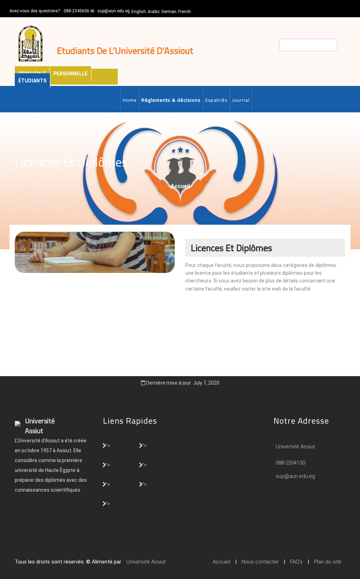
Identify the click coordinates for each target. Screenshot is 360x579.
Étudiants (32, 80)
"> (107, 445)
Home (130, 100)
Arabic (154, 11)
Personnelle (70, 73)
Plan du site (327, 562)
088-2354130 (290, 463)
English (138, 11)
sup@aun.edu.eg (113, 10)
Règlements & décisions (171, 100)
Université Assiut (294, 446)
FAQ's (296, 562)
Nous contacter (260, 562)
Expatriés (216, 100)
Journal (241, 100)
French (184, 11)
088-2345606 (76, 10)
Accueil (180, 186)
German (168, 11)
